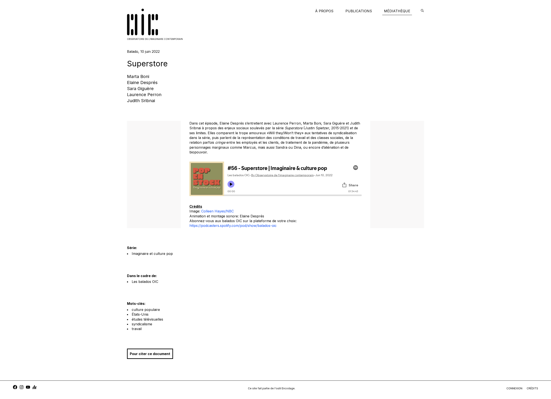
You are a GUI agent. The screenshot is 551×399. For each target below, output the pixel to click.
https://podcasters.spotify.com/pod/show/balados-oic (233, 225)
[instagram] (21, 387)
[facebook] (15, 387)
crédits (532, 388)
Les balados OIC (145, 281)
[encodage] (422, 11)
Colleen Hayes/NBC (217, 211)
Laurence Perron (144, 94)
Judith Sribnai (141, 100)
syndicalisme (142, 324)
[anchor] (34, 387)
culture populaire (146, 309)
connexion (514, 388)
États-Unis (140, 314)
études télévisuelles (147, 319)
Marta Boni (138, 76)
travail (137, 329)
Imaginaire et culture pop (152, 253)
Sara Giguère (140, 88)
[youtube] (28, 387)
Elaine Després (142, 82)
